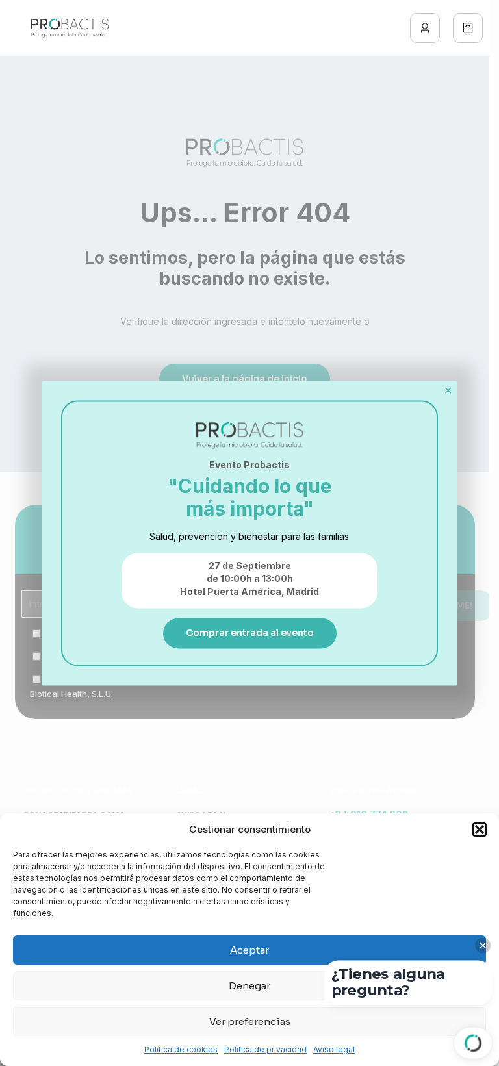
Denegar (249, 986)
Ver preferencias (249, 1021)
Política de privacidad (265, 1049)
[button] (479, 829)
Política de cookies (181, 1049)
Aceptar (249, 950)
